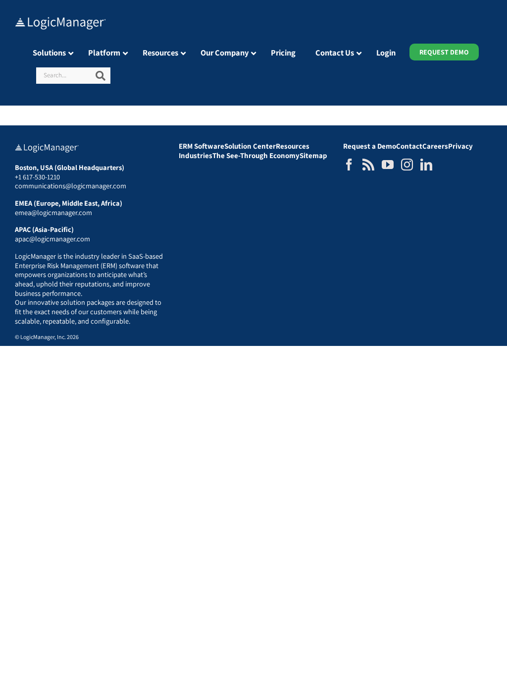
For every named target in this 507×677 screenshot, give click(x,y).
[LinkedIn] (426, 164)
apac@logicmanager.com (52, 238)
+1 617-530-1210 (37, 176)
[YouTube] (388, 164)
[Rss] (368, 164)
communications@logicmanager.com (70, 185)
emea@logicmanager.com (53, 212)
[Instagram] (407, 164)
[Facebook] (349, 164)
